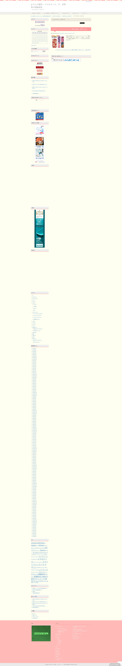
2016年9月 (34, 451)
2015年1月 (34, 481)
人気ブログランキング (39, 64)
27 (44, 40)
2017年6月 (34, 437)
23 (35, 40)
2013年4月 (34, 513)
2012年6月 (34, 528)
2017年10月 (34, 431)
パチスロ (34, 324)
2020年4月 (34, 386)
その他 (33, 321)
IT (32, 295)
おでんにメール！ (76, 13)
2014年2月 (34, 498)
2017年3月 (34, 442)
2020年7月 (34, 381)
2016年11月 (34, 448)
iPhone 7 (45, 545)
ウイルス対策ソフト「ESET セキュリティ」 (51, 13)
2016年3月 (34, 460)
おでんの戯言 (34, 596)
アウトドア (34, 296)
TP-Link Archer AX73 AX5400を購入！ (39, 90)
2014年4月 (34, 495)
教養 (33, 334)
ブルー (46, 572)
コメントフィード (35, 616)
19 (41, 38)
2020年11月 (34, 375)
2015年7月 (34, 472)
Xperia (42, 550)
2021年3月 (34, 369)
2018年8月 (34, 416)
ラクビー (34, 308)
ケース (46, 556)
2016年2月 (34, 462)
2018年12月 (34, 410)
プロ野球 (34, 306)
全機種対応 (41, 574)
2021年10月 (34, 359)
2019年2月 (34, 407)
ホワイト (34, 574)
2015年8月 (34, 471)
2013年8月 (34, 507)
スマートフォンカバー (37, 562)
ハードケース (43, 570)
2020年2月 (34, 389)
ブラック (42, 572)
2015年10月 (34, 468)
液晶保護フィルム (36, 319)
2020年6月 (34, 383)
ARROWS (40, 543)
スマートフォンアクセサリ (38, 313)
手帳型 (44, 576)
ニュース (34, 322)
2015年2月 (34, 480)
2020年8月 (34, 380)
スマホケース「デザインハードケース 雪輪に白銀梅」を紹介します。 (70, 29)
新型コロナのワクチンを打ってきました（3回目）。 (39, 88)
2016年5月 (34, 457)
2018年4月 (34, 422)
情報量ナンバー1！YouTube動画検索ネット (39, 588)
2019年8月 (34, 398)
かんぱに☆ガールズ (40, 552)
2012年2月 (34, 534)
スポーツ (58, 637)
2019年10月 (34, 395)
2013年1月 (34, 518)
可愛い (32, 576)
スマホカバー (34, 559)
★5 (45, 550)
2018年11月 (34, 412)
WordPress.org (35, 618)
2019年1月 (34, 409)
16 (35, 38)
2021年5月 (34, 366)
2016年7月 (34, 454)
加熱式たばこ (34, 327)
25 (39, 40)
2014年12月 (34, 483)
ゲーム (58, 635)
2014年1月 (34, 500)
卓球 (34, 310)
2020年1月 (34, 390)
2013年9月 (34, 506)
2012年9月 (34, 524)
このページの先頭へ (115, 664)
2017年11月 (34, 430)
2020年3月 (34, 387)
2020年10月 (34, 377)
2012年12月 (34, 519)
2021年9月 (34, 360)
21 (46, 38)
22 (33, 40)
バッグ (33, 325)
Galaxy (33, 545)
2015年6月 (34, 474)
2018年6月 (34, 419)
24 (37, 40)
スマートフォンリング (37, 317)
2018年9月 (34, 415)
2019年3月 (34, 406)
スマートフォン (61, 33)
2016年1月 (34, 463)
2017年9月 (34, 433)
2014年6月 (34, 492)
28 (46, 40)
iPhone (41, 545)
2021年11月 (34, 357)
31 (37, 42)
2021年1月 (34, 372)
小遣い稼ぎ (34, 332)
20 (44, 38)
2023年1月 (34, 348)
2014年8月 (34, 489)
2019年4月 (34, 404)
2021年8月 (34, 362)
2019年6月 (34, 401)
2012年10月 (34, 522)
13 (44, 36)
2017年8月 (34, 434)
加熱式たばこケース (36, 330)
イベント (39, 554)
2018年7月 (34, 418)
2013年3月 (34, 515)
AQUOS (34, 543)
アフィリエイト (35, 298)
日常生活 (34, 335)
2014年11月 (34, 484)
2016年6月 (34, 456)
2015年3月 (34, 478)
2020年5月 (34, 384)
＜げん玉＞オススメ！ (66, 13)
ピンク (32, 572)
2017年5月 (34, 439)
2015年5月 (34, 475)
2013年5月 (34, 512)
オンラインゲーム (35, 556)
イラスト (42, 554)
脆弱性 (37, 582)
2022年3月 (34, 351)
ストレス (34, 301)
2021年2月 (34, 371)
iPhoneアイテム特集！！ (36, 13)
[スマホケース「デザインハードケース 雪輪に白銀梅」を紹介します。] (57, 47)
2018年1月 (34, 427)
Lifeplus (33, 591)
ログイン (34, 613)
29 (33, 42)
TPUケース (38, 550)
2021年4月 (34, 368)
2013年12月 (34, 501)
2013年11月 (34, 503)
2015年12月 (34, 465)
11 (39, 36)
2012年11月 (34, 521)
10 (37, 36)
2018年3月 (34, 424)
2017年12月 (34, 428)
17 (37, 38)
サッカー (34, 304)
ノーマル (36, 569)
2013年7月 (34, 509)
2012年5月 (34, 530)
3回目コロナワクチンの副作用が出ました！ (39, 84)
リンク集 (75, 635)
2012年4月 (34, 531)
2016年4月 (34, 459)
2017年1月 (34, 445)
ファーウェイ (36, 572)
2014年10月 (34, 486)
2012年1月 (34, 536)
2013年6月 (34, 510)
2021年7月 (34, 363)
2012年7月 (34, 527)
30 (35, 42)
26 (41, 40)
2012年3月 (34, 533)
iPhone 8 (37, 548)
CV (45, 543)
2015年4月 (34, 477)
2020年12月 (34, 374)
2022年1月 (34, 354)
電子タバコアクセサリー (37, 340)
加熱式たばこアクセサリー (38, 328)
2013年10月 (34, 504)
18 (39, 38)
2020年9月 (34, 378)
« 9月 (32, 45)
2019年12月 (34, 392)
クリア (41, 556)
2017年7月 (34, 436)
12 (41, 36)
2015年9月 (34, 469)
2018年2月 (34, 425)
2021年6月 (34, 365)
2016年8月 (34, 453)
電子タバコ (34, 338)
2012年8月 (34, 525)
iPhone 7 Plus (33, 548)
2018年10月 (34, 413)
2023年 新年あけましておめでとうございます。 (39, 81)
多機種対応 (38, 576)
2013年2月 (34, 516)
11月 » (35, 45)
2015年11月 (34, 466)
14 (46, 36)
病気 (33, 337)
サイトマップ (84, 13)
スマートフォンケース (69, 33)
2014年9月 (34, 487)
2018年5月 (34, 421)
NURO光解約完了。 (35, 93)
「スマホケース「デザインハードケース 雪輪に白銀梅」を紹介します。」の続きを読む (73, 49)
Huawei (37, 545)
